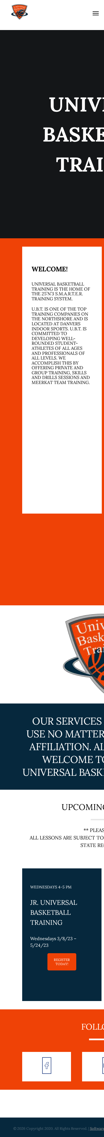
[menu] (95, 13)
